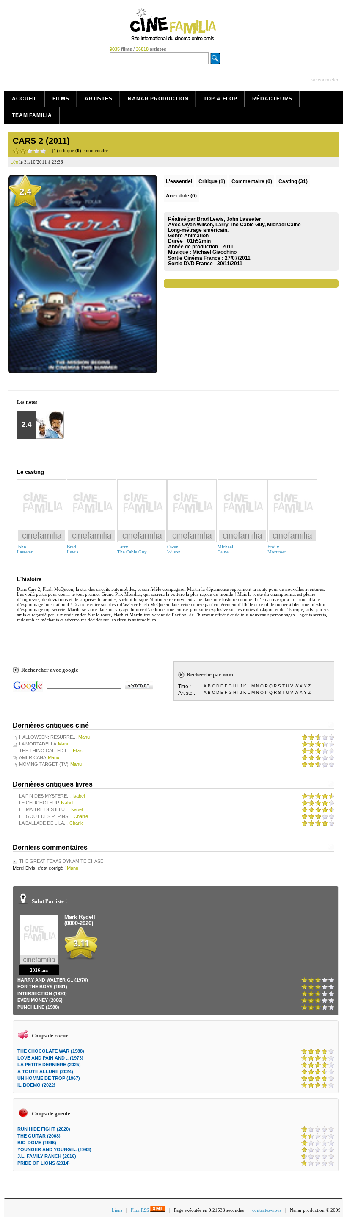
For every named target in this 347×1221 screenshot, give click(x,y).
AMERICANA (32, 757)
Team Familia (32, 115)
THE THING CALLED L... (45, 750)
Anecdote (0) (181, 196)
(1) (211, 181)
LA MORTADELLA (37, 743)
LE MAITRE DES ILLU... (44, 809)
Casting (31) (293, 181)
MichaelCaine (225, 549)
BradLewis (72, 549)
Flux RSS (140, 1210)
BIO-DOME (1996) (36, 1142)
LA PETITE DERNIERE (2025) (49, 1064)
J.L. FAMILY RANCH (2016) (46, 1156)
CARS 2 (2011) (41, 140)
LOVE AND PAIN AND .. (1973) (50, 1057)
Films (60, 99)
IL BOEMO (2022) (36, 1084)
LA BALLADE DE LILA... (43, 823)
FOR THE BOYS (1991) (42, 986)
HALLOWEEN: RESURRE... (48, 737)
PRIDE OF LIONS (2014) (43, 1162)
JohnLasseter (25, 549)
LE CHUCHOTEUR (39, 802)
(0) (251, 181)
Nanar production (158, 99)
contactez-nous (266, 1210)
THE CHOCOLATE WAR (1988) (50, 1051)
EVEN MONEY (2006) (40, 1000)
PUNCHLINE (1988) (38, 1007)
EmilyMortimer (276, 549)
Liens (117, 1210)
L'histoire (29, 579)
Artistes (99, 99)
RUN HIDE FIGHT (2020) (43, 1129)
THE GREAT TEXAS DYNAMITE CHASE (61, 861)
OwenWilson (174, 549)
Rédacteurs (272, 99)
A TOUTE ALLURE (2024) (45, 1071)
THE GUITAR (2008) (39, 1135)
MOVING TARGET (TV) (44, 764)
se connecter (325, 79)
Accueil (24, 99)
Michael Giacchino (215, 252)
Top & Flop (220, 99)
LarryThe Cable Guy (132, 549)
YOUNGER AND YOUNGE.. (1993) (54, 1149)
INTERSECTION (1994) (42, 993)
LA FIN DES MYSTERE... (45, 795)
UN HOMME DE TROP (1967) (48, 1078)
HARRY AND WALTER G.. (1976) (52, 979)
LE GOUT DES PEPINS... (45, 816)
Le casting (30, 472)
